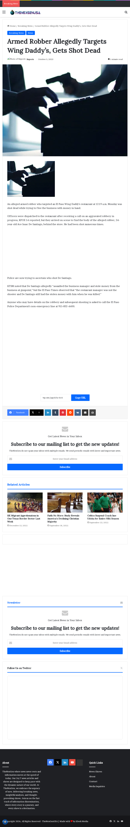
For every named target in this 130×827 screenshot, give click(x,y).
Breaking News (25, 26)
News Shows (95, 771)
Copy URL (80, 397)
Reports (30, 59)
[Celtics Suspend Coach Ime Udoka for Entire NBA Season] (105, 503)
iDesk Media (82, 821)
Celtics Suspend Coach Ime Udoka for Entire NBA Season (103, 517)
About (92, 776)
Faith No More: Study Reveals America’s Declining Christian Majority (63, 518)
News (30, 33)
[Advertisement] (65, 252)
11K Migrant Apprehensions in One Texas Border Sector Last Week (23, 518)
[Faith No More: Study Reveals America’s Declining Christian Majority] (65, 503)
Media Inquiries (97, 786)
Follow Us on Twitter (19, 668)
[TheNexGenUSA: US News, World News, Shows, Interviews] (25, 12)
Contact (93, 781)
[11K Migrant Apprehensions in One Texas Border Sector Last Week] (25, 503)
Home (12, 26)
